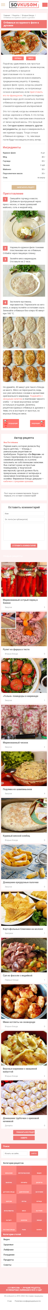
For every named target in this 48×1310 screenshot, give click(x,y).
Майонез (7, 169)
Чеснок (6, 165)
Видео (6, 1239)
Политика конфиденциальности (28, 1301)
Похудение (8, 1254)
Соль (5, 177)
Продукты (8, 1260)
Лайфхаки (8, 1249)
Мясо (30, 58)
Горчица (6, 161)
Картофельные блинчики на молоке (23, 929)
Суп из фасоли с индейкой (17, 975)
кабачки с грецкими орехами (18, 481)
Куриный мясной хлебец (16, 835)
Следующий (36, 423)
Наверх (24, 1138)
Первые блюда (11, 980)
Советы (7, 1265)
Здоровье (8, 1244)
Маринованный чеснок (15, 742)
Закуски (8, 607)
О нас (9, 1301)
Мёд (5, 157)
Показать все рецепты (25, 1132)
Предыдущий (12, 423)
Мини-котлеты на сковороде (19, 1022)
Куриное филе (9, 153)
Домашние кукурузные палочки (20, 882)
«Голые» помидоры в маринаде (20, 696)
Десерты (9, 1125)
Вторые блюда (28, 15)
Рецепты (15, 15)
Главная (6, 15)
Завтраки (9, 933)
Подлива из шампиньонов (17, 789)
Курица (18, 58)
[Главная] (24, 4)
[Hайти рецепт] (45, 5)
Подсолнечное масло (13, 173)
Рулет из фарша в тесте (16, 649)
